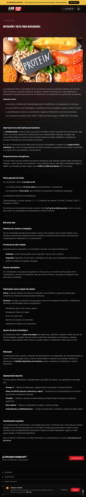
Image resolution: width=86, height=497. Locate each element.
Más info (29, 492)
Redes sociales (9, 481)
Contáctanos (77, 458)
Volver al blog (9, 20)
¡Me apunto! (74, 2)
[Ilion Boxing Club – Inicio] (15, 8)
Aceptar (75, 490)
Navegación (8, 477)
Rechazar (64, 490)
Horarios (7, 472)
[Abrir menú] (78, 8)
